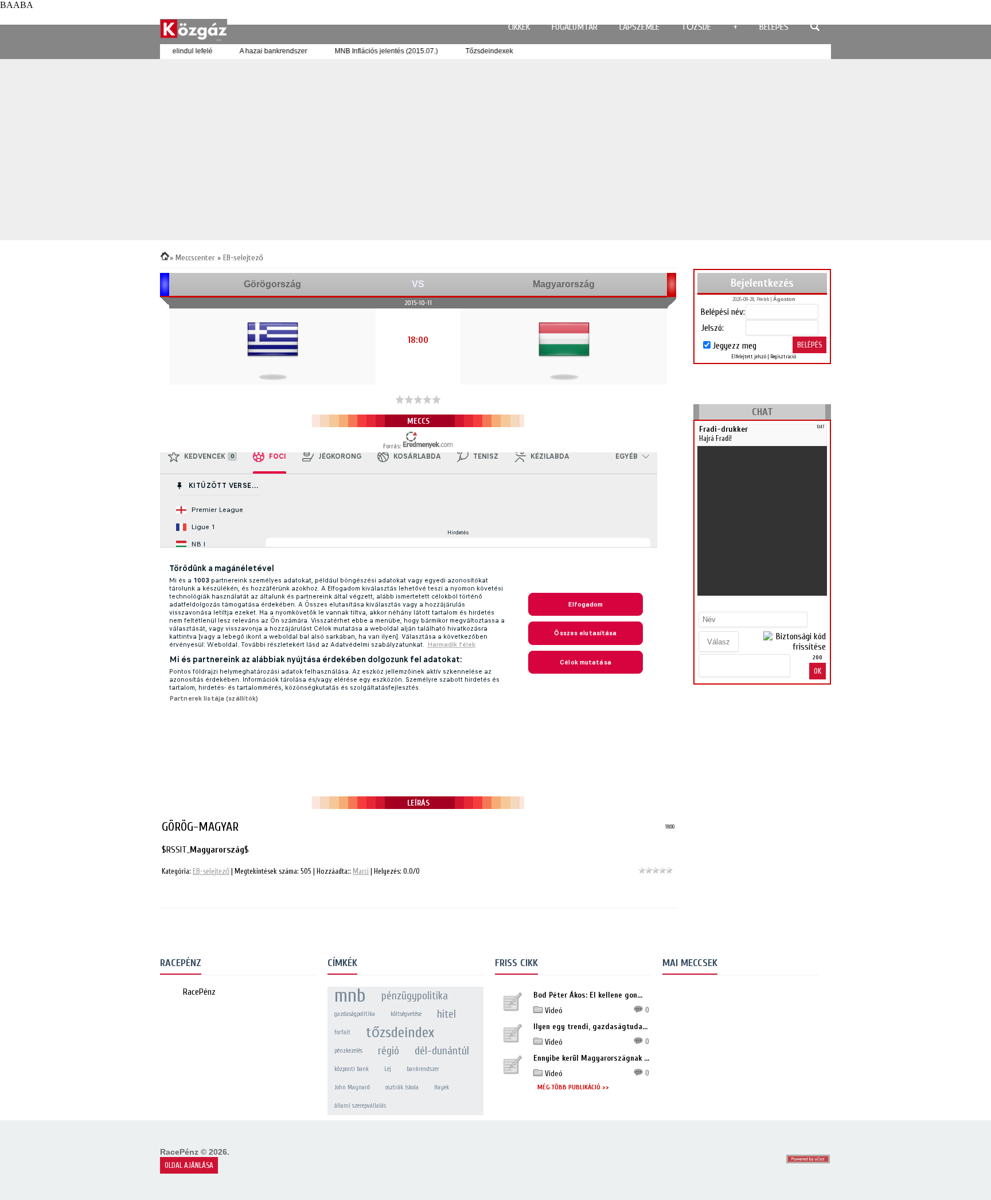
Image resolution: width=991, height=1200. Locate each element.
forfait (342, 1032)
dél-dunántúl (442, 1051)
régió (388, 1051)
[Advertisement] (495, 149)
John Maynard (352, 1087)
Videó (553, 1010)
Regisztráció (783, 356)
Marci (361, 871)
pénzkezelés (348, 1050)
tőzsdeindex (400, 1032)
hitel (446, 1014)
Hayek (441, 1087)
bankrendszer (423, 1069)
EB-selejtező (211, 871)
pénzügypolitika (414, 996)
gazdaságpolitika (354, 1014)
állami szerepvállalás (360, 1105)
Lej (387, 1069)
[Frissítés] (822, 604)
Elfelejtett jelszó (748, 356)
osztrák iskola (402, 1087)
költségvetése (406, 1014)
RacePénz (199, 992)
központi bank (351, 1069)
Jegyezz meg (734, 346)
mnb (350, 996)
